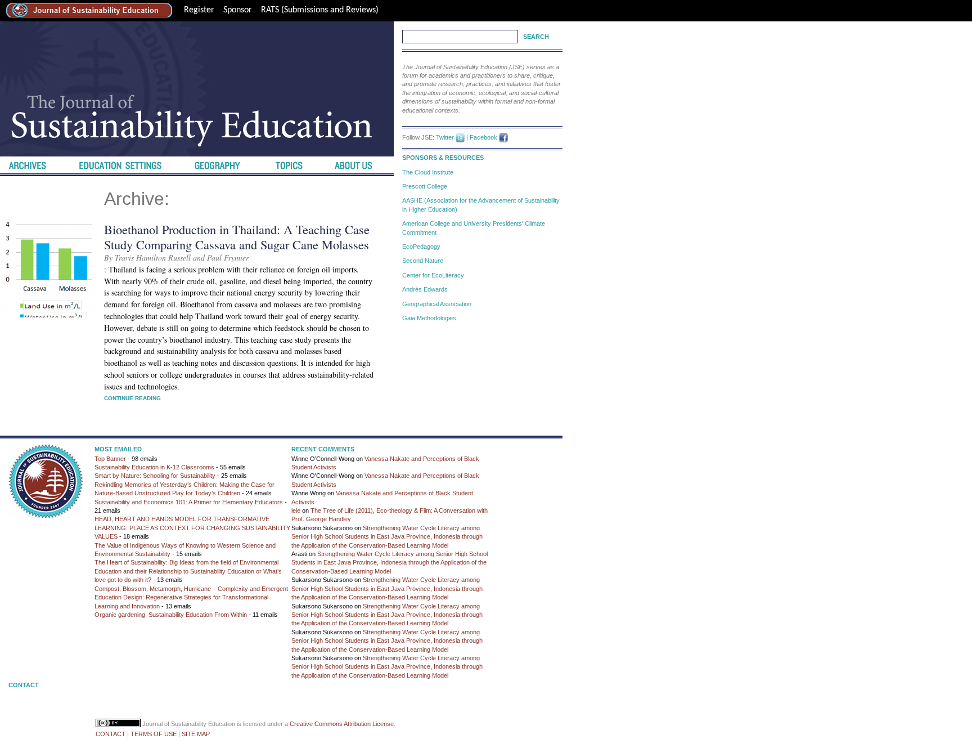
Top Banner (110, 458)
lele (295, 510)
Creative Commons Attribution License (342, 723)
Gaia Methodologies (429, 318)
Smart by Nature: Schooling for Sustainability (154, 475)
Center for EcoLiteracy (433, 275)
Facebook (483, 137)
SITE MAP (196, 734)
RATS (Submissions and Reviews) (320, 10)
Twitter (445, 137)
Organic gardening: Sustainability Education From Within (170, 614)
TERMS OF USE (153, 734)
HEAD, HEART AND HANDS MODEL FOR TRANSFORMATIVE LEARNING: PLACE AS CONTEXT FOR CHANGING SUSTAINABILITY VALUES (192, 528)
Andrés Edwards (425, 289)
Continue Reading (132, 398)
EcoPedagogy (421, 246)
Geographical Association (436, 304)
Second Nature (422, 260)
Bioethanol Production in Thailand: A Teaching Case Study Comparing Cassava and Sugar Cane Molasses (237, 237)
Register (199, 10)
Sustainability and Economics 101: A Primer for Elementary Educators (188, 502)
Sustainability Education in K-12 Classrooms (154, 467)
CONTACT (110, 734)
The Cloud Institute (427, 172)
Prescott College (424, 186)
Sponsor (237, 10)
